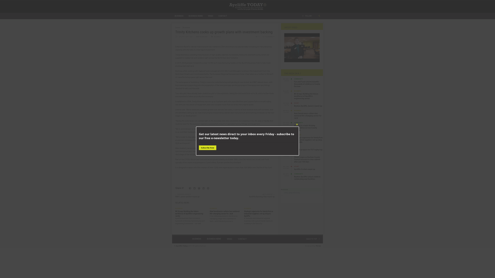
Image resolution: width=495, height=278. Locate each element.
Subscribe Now (207, 148)
